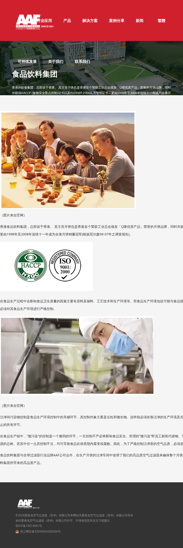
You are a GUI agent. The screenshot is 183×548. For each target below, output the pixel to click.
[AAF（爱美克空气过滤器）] (34, 20)
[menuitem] (67, 20)
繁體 (161, 20)
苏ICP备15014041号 (28, 526)
